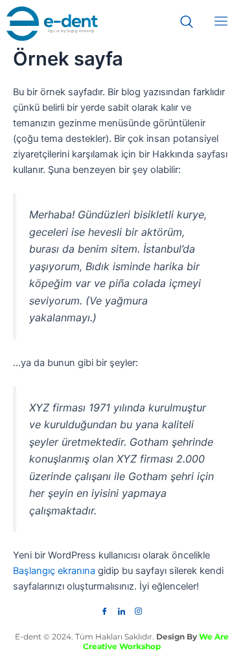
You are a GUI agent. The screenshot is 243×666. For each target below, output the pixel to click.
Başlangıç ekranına (54, 571)
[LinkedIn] (121, 607)
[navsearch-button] (193, 23)
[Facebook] (104, 607)
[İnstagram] (138, 607)
